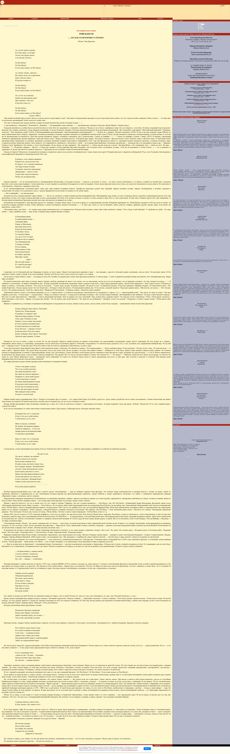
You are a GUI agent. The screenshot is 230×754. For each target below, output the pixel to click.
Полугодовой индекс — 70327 (201, 104)
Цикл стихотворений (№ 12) (201, 54)
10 (205, 41)
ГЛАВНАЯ (10, 18)
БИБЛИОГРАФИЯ (65, 18)
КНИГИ (140, 18)
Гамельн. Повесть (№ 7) (201, 69)
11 (207, 41)
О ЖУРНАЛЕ (34, 18)
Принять (147, 748)
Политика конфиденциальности (129, 750)
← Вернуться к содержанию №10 (10, 25)
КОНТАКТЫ (160, 18)
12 (210, 41)
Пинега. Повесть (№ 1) (201, 48)
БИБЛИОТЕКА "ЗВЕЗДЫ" (107, 18)
